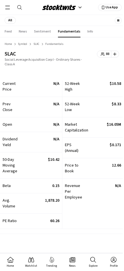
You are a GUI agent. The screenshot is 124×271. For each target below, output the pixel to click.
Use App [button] (112, 7)
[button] (10, 20)
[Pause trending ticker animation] (118, 20)
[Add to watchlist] (115, 54)
